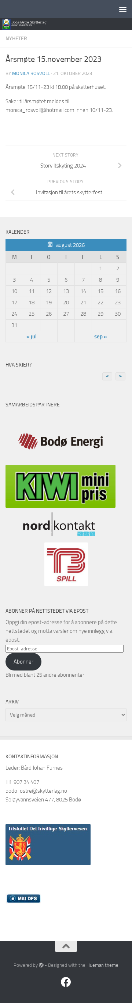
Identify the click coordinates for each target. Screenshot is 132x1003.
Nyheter (16, 38)
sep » (100, 336)
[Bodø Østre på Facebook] (66, 982)
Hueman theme (102, 965)
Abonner (23, 661)
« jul (31, 336)
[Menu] (123, 9)
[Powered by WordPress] (41, 965)
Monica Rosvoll (31, 73)
